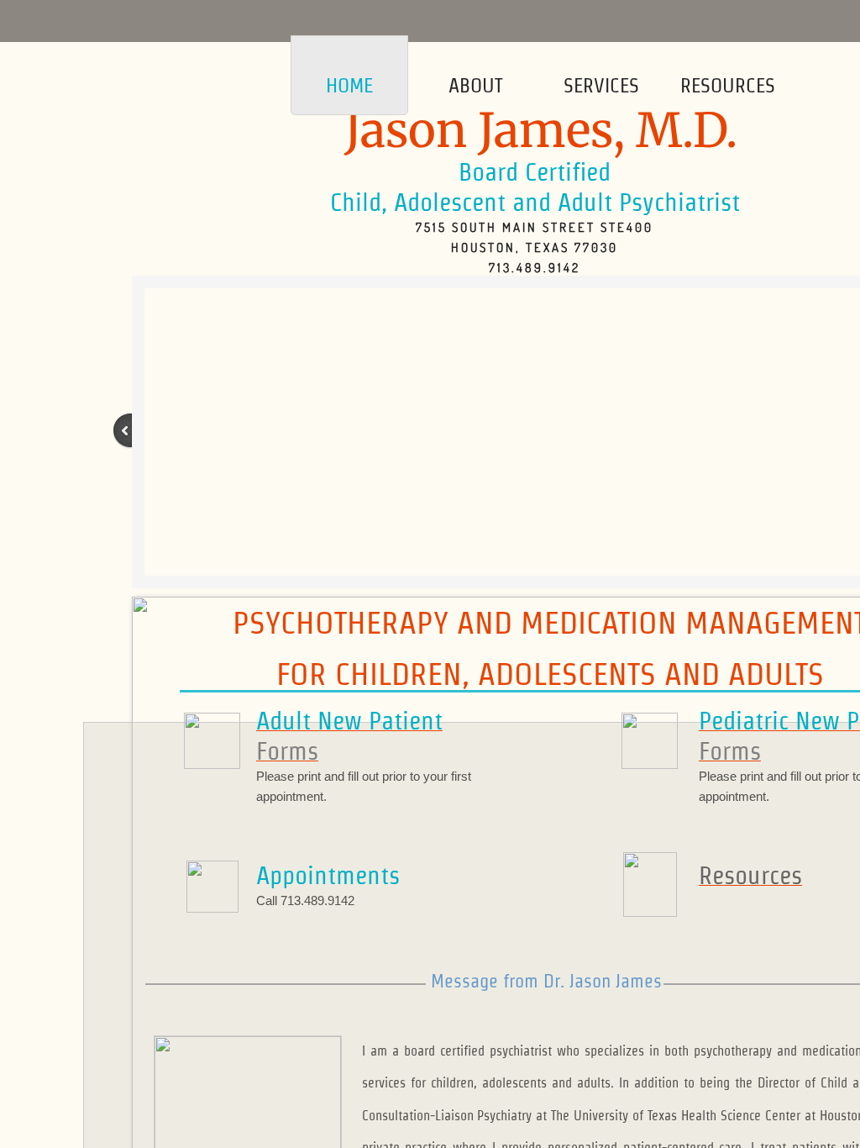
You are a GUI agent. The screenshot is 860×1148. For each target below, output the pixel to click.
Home (349, 85)
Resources (727, 85)
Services (601, 85)
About (475, 85)
